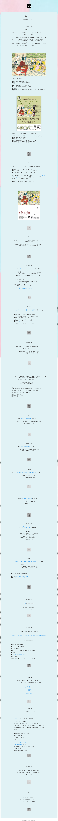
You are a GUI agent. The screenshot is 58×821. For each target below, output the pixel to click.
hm (29, 5)
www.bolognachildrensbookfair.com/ (23, 576)
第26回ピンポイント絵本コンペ (23, 346)
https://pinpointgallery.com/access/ (25, 288)
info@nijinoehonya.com (21, 750)
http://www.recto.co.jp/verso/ (18, 654)
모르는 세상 (26, 527)
